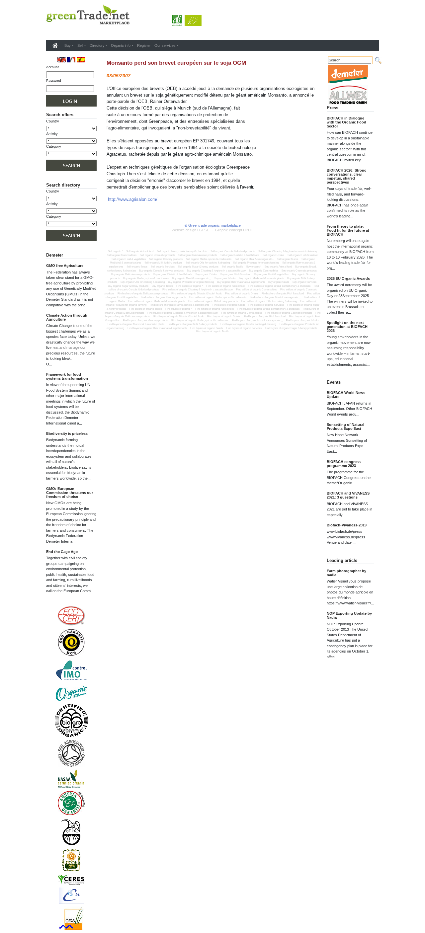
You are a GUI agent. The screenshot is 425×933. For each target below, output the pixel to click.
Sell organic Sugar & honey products (198, 266)
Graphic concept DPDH (234, 230)
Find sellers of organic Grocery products (163, 297)
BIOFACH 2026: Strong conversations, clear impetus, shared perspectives (347, 176)
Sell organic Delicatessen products (197, 255)
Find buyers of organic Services (244, 328)
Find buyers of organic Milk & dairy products (192, 324)
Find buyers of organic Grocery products (145, 320)
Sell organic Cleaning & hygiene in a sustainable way (287, 251)
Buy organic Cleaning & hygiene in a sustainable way (216, 270)
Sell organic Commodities (121, 255)
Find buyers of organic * (178, 308)
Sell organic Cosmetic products (157, 255)
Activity (52, 134)
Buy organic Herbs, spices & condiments (146, 278)
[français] (71, 59)
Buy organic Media (224, 278)
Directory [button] (97, 45)
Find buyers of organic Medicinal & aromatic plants (136, 324)
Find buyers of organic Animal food (214, 308)
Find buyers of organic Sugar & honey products (291, 328)
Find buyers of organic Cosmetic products (288, 312)
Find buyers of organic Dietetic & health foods (178, 316)
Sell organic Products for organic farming (256, 262)
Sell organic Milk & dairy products (163, 262)
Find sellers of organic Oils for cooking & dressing (269, 301)
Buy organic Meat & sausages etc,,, (191, 278)
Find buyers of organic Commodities (241, 312)
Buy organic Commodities (263, 270)
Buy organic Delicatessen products (130, 274)
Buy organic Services (304, 281)
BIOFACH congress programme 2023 (344, 464)
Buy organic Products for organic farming (191, 281)
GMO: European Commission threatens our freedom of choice (69, 493)
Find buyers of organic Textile (212, 331)
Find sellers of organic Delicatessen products (143, 293)
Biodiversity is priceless (67, 433)
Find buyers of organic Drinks (223, 316)
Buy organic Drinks (206, 274)
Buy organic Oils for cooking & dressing (143, 281)
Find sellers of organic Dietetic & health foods (196, 293)
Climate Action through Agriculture (66, 317)
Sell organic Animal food (139, 251)
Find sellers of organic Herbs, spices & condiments (217, 297)
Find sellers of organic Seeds (228, 304)
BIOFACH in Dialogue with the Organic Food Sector (346, 122)
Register (144, 45)
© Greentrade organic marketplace (213, 225)
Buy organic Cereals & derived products (161, 270)
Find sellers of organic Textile (145, 308)
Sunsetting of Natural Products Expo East (345, 426)
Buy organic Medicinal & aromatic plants (261, 278)
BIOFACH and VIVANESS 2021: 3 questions (348, 495)
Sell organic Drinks (273, 255)
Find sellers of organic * (189, 285)
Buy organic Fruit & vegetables (271, 274)
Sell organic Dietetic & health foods (239, 255)
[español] (81, 59)
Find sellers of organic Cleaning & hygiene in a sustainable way (197, 289)
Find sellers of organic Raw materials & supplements (179, 304)
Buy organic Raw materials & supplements (241, 281)
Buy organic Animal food (278, 266)
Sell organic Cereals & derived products (233, 251)
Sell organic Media (287, 259)
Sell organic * (115, 251)
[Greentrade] (47, 31)
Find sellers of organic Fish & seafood (283, 293)
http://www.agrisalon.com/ (132, 199)
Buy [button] (67, 45)
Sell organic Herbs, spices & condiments (208, 259)
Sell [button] (80, 45)
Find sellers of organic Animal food (225, 285)
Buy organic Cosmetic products (299, 270)
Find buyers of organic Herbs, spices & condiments (199, 320)
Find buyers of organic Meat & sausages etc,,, (257, 320)
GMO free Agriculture (64, 266)
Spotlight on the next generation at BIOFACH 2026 (347, 327)
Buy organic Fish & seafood (235, 274)
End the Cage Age (62, 552)
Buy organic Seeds (278, 281)
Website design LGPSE (190, 230)
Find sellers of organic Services (266, 304)
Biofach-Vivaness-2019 (347, 525)
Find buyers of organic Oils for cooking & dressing (248, 324)
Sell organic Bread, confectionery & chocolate (182, 251)
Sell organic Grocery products (166, 259)
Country (52, 121)
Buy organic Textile (162, 285)
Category (53, 146)
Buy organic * (253, 266)
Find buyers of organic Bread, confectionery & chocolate (268, 308)
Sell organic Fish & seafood (303, 255)
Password (53, 80)
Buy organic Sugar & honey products (128, 285)
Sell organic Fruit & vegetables (129, 259)
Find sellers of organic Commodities (256, 289)
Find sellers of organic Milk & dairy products (213, 301)
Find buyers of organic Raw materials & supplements (157, 328)
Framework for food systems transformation (67, 376)
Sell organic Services (163, 266)
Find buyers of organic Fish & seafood (265, 316)
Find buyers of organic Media (302, 320)
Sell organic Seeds (137, 266)
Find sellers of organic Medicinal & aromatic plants (156, 301)
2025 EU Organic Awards (348, 278)
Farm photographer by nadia (346, 573)
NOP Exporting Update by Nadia (349, 615)
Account (52, 67)
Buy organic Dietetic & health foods (172, 274)
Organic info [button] (120, 45)
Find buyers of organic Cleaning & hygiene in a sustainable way (182, 312)
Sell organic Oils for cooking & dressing (208, 262)
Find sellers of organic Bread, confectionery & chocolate (279, 285)
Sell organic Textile (232, 266)
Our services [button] (165, 45)
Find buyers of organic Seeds (206, 328)
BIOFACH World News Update (346, 395)
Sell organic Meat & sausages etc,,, (254, 259)
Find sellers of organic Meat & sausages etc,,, (275, 297)
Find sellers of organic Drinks (241, 293)
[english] (61, 59)
